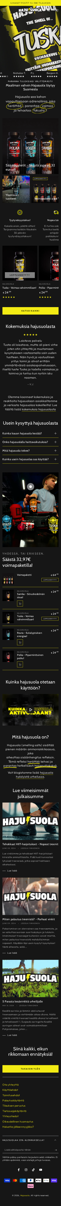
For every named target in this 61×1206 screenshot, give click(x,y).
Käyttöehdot (10, 1089)
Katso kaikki (30, 311)
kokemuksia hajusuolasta (39, 409)
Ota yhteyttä (10, 1084)
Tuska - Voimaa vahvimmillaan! (19, 287)
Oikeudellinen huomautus (17, 1121)
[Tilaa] (57, 1150)
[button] (48, 10)
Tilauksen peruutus (14, 1105)
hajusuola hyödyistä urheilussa (34, 774)
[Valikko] (4, 10)
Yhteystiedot (10, 1116)
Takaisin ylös (30, 1069)
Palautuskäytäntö (13, 1100)
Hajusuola (25, 1195)
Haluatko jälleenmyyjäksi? (18, 1126)
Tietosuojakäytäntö (14, 1111)
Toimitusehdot (11, 1095)
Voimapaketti (43, 198)
